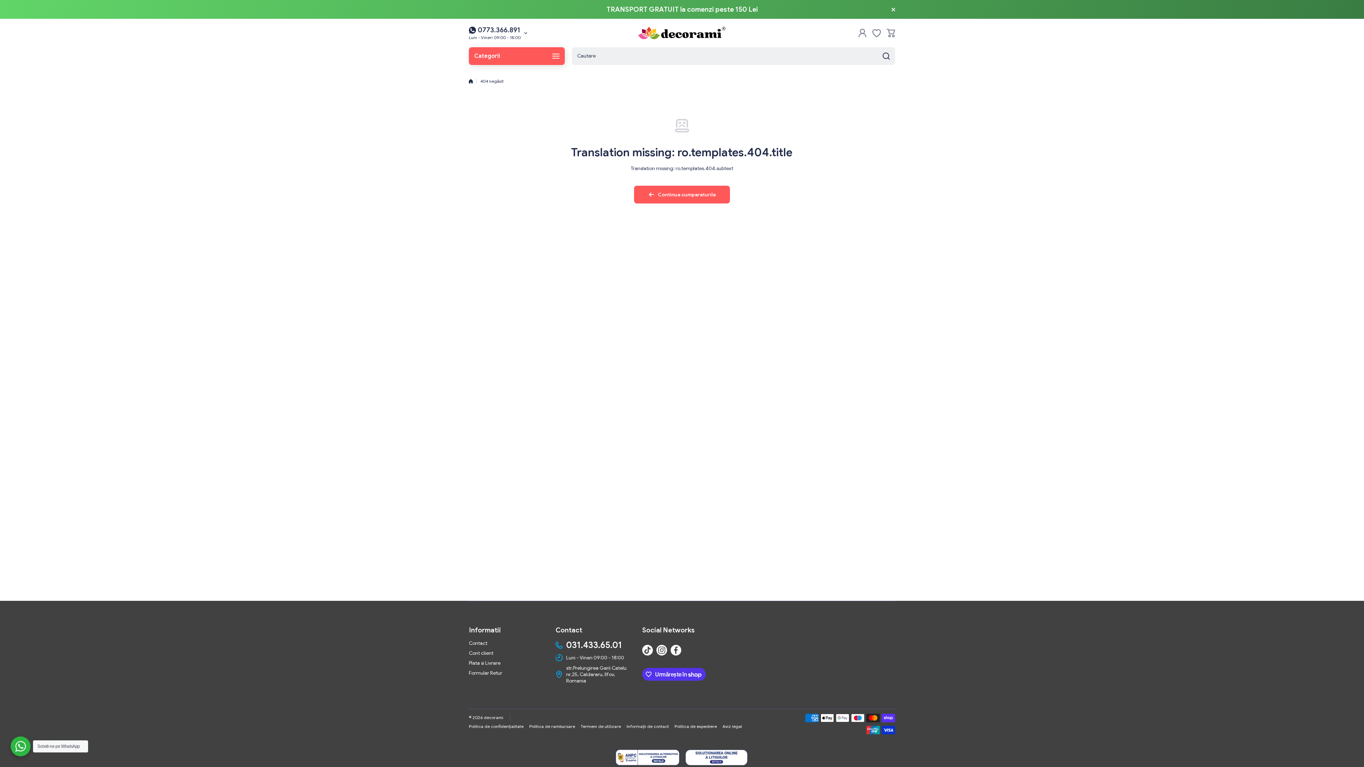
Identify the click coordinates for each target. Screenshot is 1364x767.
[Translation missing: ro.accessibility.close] (893, 9)
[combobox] (733, 56)
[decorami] (682, 33)
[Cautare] (886, 56)
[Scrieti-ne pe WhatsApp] (21, 746)
